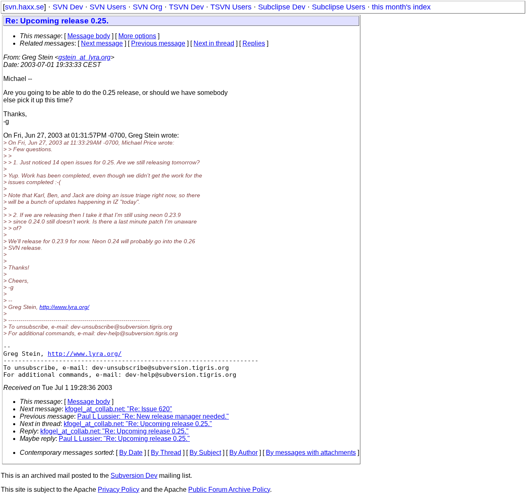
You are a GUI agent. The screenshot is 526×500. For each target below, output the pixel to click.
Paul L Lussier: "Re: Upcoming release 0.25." (124, 438)
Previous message (158, 43)
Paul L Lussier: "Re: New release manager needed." (153, 416)
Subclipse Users (338, 7)
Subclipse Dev (281, 7)
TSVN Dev (186, 7)
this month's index (401, 7)
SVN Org (147, 7)
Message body (88, 35)
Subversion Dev (134, 475)
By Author (243, 452)
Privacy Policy (118, 489)
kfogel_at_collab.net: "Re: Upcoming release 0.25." (138, 423)
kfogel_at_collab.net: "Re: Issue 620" (118, 409)
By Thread (166, 452)
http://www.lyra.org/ (64, 307)
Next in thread (214, 43)
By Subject (205, 452)
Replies (253, 43)
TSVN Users (230, 7)
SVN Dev (68, 7)
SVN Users (108, 7)
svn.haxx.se (24, 7)
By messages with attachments (311, 452)
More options (137, 35)
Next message (102, 43)
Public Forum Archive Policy (229, 489)
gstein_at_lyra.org (84, 57)
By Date (131, 452)
